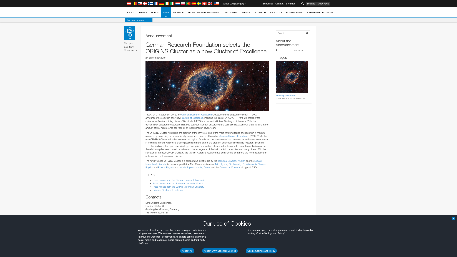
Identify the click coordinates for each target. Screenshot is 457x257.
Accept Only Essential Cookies (220, 250)
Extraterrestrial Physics (254, 164)
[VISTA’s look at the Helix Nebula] (207, 86)
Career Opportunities (320, 12)
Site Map (290, 3)
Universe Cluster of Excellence (234, 136)
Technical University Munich (231, 160)
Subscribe (268, 3)
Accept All (187, 250)
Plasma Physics (166, 167)
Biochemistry (235, 164)
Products (276, 12)
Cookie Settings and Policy (261, 250)
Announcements (135, 20)
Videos (155, 12)
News (166, 12)
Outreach (260, 12)
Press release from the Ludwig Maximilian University (178, 186)
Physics (149, 167)
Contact (279, 3)
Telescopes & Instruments (203, 12)
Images (143, 12)
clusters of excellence (192, 117)
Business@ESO (294, 12)
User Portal (323, 3)
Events (246, 12)
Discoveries (230, 12)
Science (311, 3)
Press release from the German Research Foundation (179, 180)
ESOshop (178, 12)
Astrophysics (221, 164)
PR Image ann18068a (286, 95)
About (130, 12)
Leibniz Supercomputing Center (194, 167)
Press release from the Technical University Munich (178, 183)
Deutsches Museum (230, 167)
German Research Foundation (196, 114)
